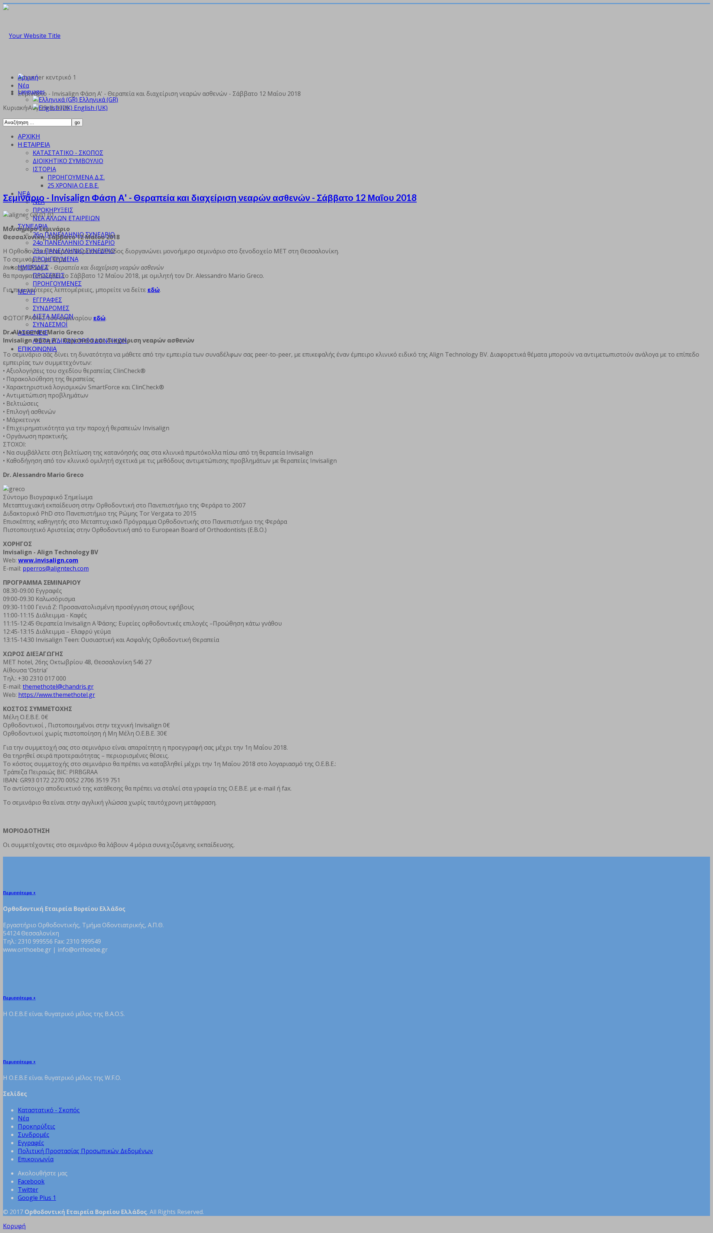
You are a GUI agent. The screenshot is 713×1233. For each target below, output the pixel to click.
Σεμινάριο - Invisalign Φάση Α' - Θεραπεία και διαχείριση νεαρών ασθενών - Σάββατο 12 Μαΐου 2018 (210, 197)
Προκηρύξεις (36, 1126)
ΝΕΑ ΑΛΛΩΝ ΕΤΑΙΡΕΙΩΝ (66, 218)
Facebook (31, 1181)
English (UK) (90, 108)
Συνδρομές (33, 1134)
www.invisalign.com (48, 560)
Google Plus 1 (37, 1198)
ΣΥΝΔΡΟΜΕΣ (51, 308)
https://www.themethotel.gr (56, 695)
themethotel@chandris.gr (58, 686)
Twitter (28, 1189)
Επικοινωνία (35, 1159)
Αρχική (28, 77)
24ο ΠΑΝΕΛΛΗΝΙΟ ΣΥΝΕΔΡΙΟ (74, 243)
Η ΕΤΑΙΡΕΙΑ (34, 144)
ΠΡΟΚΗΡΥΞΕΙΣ (53, 210)
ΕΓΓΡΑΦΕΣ (47, 300)
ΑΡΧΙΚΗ (29, 136)
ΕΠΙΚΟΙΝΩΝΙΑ (37, 348)
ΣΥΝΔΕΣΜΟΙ (50, 324)
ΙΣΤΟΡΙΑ (44, 169)
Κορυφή (14, 1226)
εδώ (153, 290)
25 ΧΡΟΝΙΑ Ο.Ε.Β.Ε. (73, 185)
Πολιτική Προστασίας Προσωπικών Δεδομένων (85, 1151)
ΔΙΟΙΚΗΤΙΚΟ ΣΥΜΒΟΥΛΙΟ (68, 161)
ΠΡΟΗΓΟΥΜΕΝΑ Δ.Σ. (76, 177)
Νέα (23, 85)
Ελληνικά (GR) (98, 99)
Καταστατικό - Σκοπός (49, 1110)
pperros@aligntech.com (56, 568)
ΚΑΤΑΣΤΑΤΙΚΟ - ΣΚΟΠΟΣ (68, 153)
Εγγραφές (31, 1143)
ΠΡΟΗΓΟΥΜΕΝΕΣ (57, 283)
